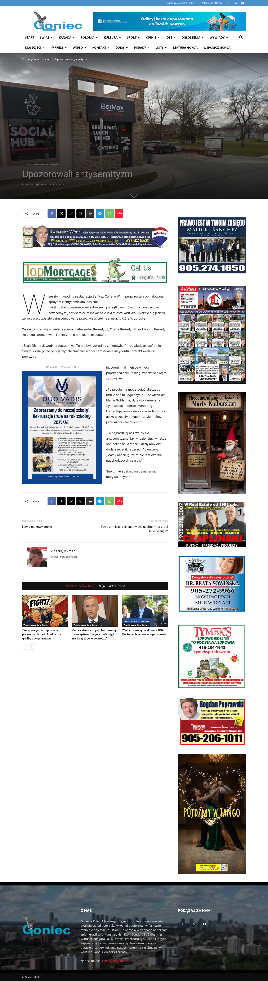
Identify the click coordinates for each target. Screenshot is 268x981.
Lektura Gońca (185, 47)
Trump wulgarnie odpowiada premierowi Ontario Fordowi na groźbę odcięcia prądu (41, 634)
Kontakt (99, 47)
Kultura (111, 37)
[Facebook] (52, 213)
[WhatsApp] (109, 213)
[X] (61, 213)
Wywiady (217, 37)
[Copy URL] (71, 213)
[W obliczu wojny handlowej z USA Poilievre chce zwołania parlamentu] (145, 611)
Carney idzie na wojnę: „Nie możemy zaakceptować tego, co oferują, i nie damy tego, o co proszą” (94, 634)
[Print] (90, 213)
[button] (241, 38)
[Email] (80, 213)
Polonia (87, 37)
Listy (160, 47)
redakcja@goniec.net (116, 961)
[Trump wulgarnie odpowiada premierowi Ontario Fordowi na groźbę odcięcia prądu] (45, 611)
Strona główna (30, 59)
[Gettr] (119, 213)
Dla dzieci (33, 47)
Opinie (151, 37)
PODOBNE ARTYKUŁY (79, 585)
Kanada (65, 37)
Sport (132, 37)
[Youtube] (205, 924)
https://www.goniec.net (64, 556)
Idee (169, 37)
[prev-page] (24, 647)
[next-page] (31, 647)
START (29, 37)
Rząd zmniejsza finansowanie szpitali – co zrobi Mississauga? (134, 529)
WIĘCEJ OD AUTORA (111, 585)
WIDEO (78, 47)
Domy (120, 47)
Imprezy (57, 47)
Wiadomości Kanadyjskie (46, 164)
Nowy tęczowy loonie (37, 527)
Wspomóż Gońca (217, 47)
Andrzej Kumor (37, 184)
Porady (140, 47)
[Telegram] (100, 213)
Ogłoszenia (191, 37)
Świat (44, 37)
